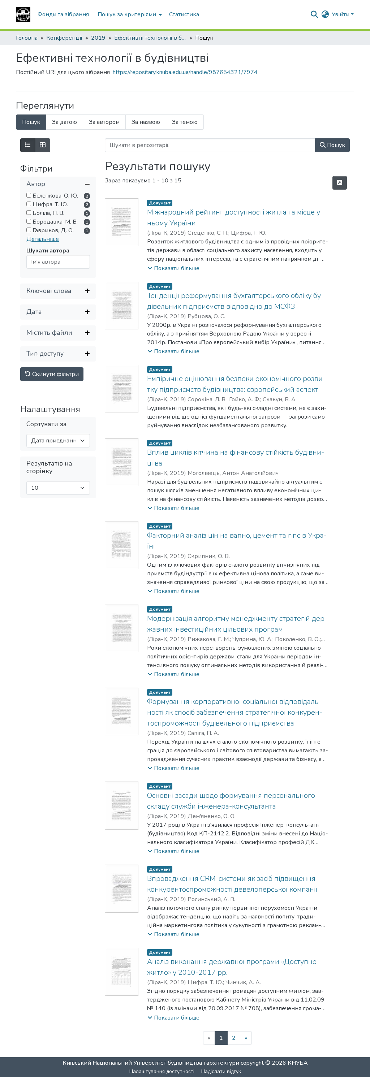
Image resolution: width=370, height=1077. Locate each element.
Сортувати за (46, 424)
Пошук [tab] (31, 122)
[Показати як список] (27, 145)
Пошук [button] (335, 145)
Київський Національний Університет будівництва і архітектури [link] (151, 1063)
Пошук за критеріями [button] (127, 14)
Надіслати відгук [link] (221, 1071)
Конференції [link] (64, 38)
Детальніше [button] (42, 239)
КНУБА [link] (298, 1063)
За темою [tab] (185, 122)
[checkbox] (28, 195)
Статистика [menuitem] (184, 14)
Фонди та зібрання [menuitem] (63, 14)
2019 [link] (98, 38)
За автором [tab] (104, 122)
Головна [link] (27, 38)
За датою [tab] (64, 122)
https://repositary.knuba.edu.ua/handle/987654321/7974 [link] (185, 72)
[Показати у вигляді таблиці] (42, 145)
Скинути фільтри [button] (55, 374)
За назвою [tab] (146, 122)
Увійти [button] (341, 14)
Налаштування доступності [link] (161, 1071)
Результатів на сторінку (49, 467)
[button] (23, 14)
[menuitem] (129, 14)
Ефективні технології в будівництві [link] (150, 38)
